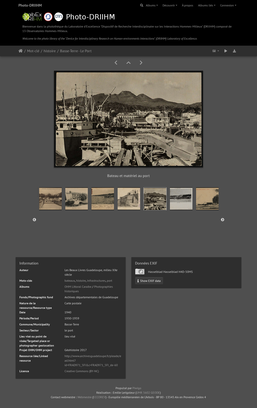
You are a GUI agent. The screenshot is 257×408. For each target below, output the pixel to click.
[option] (50, 198)
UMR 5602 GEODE (148, 392)
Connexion (227, 5)
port (109, 280)
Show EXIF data (150, 281)
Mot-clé (33, 50)
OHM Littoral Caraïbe (78, 286)
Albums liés (205, 5)
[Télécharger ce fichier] (234, 51)
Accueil (20, 51)
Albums (151, 5)
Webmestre (85, 397)
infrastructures (96, 280)
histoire (50, 50)
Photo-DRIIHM (30, 5)
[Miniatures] (128, 63)
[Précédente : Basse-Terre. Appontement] (116, 63)
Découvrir (169, 5)
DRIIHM (209, 26)
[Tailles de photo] (215, 51)
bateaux (70, 280)
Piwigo (136, 388)
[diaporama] (225, 51)
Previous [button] (34, 220)
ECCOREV (99, 397)
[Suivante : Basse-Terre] (141, 63)
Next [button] (222, 220)
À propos (187, 5)
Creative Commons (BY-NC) (82, 371)
